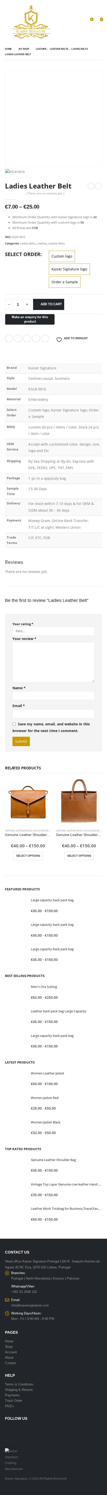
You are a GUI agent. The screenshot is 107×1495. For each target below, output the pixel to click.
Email (45, 338)
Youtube (18, 1429)
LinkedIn (27, 338)
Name (19, 688)
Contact (10, 1363)
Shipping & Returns (19, 1390)
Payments (12, 1395)
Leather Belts (56, 243)
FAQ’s (9, 1406)
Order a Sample (65, 282)
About (9, 1357)
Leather (42, 243)
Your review (24, 638)
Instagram (28, 1429)
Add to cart (51, 304)
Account (11, 1352)
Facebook (9, 338)
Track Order (13, 1400)
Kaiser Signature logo (69, 269)
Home (9, 1341)
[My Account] (79, 22)
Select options (28, 855)
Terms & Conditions (19, 1384)
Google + (36, 338)
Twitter (18, 338)
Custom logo (62, 256)
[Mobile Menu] (8, 22)
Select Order (22, 254)
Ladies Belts (27, 243)
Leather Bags (24, 830)
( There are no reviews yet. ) (45, 193)
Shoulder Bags (42, 830)
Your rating (22, 624)
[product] (28, 802)
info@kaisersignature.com (30, 1305)
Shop (8, 1347)
